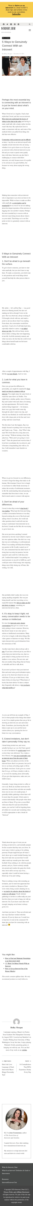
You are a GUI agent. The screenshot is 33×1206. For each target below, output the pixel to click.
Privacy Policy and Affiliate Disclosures (16, 1192)
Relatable (6, 38)
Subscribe (16, 14)
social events (22, 750)
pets (3, 651)
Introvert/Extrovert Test (9, 1182)
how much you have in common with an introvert (16, 391)
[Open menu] (30, 30)
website (24, 1050)
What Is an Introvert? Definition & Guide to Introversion (16, 1171)
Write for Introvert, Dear (9, 1167)
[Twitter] (7, 24)
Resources (5, 1179)
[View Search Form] (29, 24)
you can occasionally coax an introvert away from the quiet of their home (16, 758)
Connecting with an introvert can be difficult (16, 139)
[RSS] (18, 24)
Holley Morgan (8, 53)
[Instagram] (11, 24)
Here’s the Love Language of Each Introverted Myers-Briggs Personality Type (8, 1068)
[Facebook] (3, 24)
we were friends (12, 374)
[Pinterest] (14, 24)
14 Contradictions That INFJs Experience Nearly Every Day (25, 1066)
